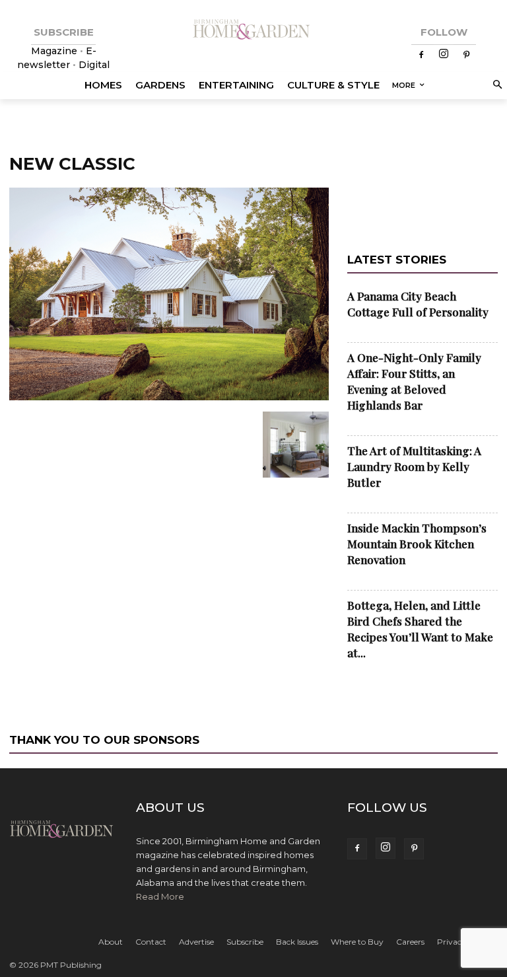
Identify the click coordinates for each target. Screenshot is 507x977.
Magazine (55, 51)
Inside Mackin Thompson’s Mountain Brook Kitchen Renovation (417, 544)
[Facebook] (421, 55)
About (110, 942)
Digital (94, 65)
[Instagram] (444, 54)
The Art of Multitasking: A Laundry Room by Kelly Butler (414, 466)
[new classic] (169, 397)
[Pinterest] (466, 55)
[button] (495, 85)
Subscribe (244, 942)
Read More (160, 896)
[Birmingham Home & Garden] (253, 30)
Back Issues (297, 942)
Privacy (451, 942)
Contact (150, 942)
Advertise (196, 942)
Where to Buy (357, 942)
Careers (410, 942)
